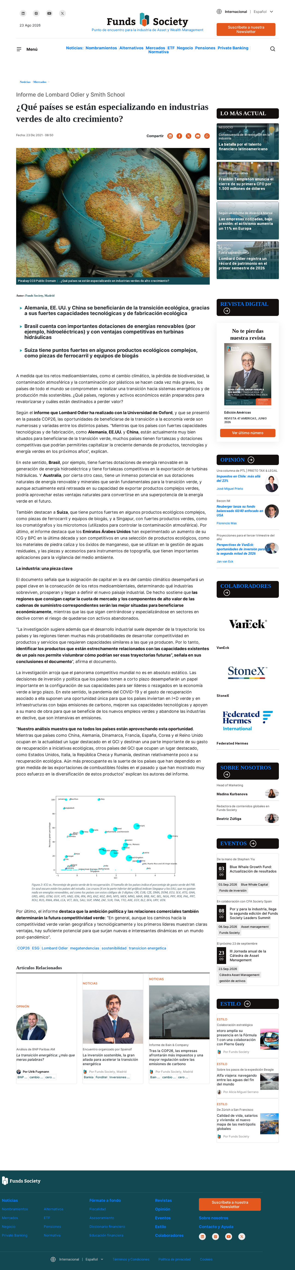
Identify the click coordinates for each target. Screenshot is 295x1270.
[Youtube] (49, 13)
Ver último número (247, 433)
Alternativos (131, 48)
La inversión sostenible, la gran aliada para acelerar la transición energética (110, 1059)
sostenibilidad (114, 948)
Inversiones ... (119, 1077)
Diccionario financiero (107, 1226)
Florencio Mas (227, 523)
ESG (35, 948)
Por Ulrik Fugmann (36, 1071)
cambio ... (36, 1077)
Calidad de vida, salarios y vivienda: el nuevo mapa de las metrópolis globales (237, 1122)
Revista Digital (244, 304)
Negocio (185, 48)
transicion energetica (147, 948)
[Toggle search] (272, 48)
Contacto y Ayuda (216, 1227)
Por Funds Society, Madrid (108, 1071)
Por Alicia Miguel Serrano (241, 1091)
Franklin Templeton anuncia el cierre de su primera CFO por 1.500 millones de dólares (246, 184)
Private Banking (233, 48)
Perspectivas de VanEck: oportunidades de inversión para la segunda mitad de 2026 (241, 549)
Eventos (233, 843)
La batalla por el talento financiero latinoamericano (243, 146)
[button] (246, 11)
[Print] (198, 136)
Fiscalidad (97, 1209)
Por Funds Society (236, 1051)
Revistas (163, 1200)
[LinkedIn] (23, 13)
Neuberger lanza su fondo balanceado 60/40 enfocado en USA (240, 510)
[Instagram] (36, 13)
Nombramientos (101, 48)
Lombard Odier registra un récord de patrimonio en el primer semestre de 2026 (243, 263)
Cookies (206, 1260)
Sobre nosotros (245, 768)
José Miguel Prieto (230, 488)
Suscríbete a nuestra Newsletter (246, 29)
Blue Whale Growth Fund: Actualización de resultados (253, 869)
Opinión (232, 460)
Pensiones (205, 48)
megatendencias (84, 948)
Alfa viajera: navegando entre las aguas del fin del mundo (237, 1079)
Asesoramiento (101, 1218)
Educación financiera (106, 1235)
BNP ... (22, 1077)
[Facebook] (179, 136)
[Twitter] (62, 13)
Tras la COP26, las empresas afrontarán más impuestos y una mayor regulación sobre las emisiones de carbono (176, 1057)
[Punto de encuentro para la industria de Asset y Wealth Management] (147, 22)
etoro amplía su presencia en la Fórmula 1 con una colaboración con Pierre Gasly (237, 1037)
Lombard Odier (55, 948)
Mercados (155, 48)
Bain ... (155, 1077)
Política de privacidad (175, 1260)
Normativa (158, 52)
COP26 (23, 948)
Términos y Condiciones (130, 1260)
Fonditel (101, 1077)
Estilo (230, 1004)
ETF (171, 48)
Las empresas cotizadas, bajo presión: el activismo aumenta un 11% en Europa (246, 224)
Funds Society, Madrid (39, 295)
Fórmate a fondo (105, 1200)
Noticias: (74, 48)
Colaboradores (245, 586)
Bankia (88, 1077)
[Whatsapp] (207, 136)
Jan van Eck (225, 561)
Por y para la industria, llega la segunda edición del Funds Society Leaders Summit (254, 913)
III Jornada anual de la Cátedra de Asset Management (248, 955)
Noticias (10, 1200)
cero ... (50, 1077)
